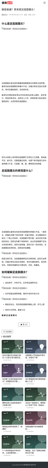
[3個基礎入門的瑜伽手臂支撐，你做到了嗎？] (35, 346)
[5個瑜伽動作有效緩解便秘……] (35, 418)
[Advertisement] (24, 56)
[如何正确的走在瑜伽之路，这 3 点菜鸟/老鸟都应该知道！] (12, 346)
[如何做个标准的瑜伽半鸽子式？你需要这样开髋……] (12, 370)
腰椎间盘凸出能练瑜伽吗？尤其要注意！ (12, 404)
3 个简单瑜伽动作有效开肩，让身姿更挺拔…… (11, 451)
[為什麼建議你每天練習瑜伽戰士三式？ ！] (35, 370)
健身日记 (4, 15)
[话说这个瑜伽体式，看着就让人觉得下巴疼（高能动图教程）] (35, 394)
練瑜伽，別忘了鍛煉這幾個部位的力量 (35, 451)
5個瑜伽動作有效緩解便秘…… (34, 428)
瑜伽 (25, 15)
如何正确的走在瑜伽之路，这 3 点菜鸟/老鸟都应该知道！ (12, 356)
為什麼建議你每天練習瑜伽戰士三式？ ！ (35, 380)
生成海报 (8, 332)
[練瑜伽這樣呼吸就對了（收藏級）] (12, 418)
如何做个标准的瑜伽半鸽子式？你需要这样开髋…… (12, 380)
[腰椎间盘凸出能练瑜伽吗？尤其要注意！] (12, 394)
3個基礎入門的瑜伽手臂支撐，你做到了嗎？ (35, 356)
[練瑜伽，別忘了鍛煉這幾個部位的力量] (35, 442)
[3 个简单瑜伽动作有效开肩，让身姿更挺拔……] (12, 442)
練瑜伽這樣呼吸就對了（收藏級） (12, 428)
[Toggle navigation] (44, 3)
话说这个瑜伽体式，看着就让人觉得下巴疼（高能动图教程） (35, 404)
